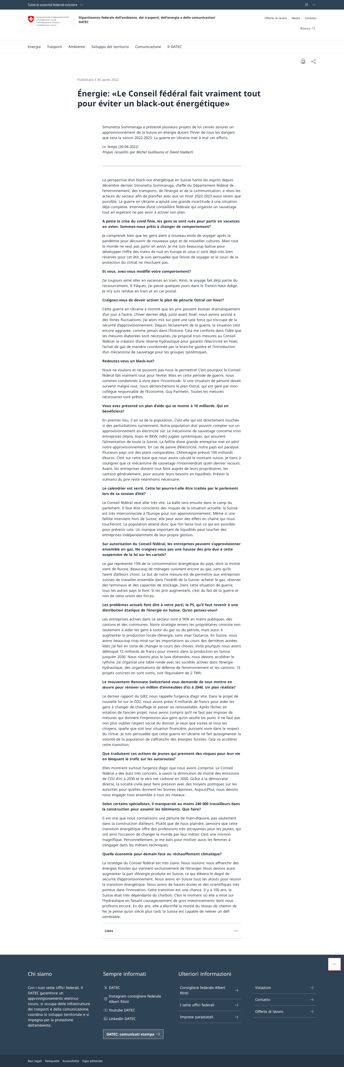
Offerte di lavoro (269, 1011)
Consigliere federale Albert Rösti (202, 990)
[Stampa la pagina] (303, 61)
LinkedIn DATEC (122, 1018)
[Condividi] (313, 61)
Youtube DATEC (122, 1010)
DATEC (114, 987)
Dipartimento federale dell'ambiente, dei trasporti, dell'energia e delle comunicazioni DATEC (147, 19)
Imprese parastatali (196, 1016)
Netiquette (52, 1061)
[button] (34, 46)
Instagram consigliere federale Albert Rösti (135, 999)
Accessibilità (71, 1061)
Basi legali (35, 1061)
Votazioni (263, 987)
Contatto (262, 999)
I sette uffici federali (197, 1004)
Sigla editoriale (92, 1061)
